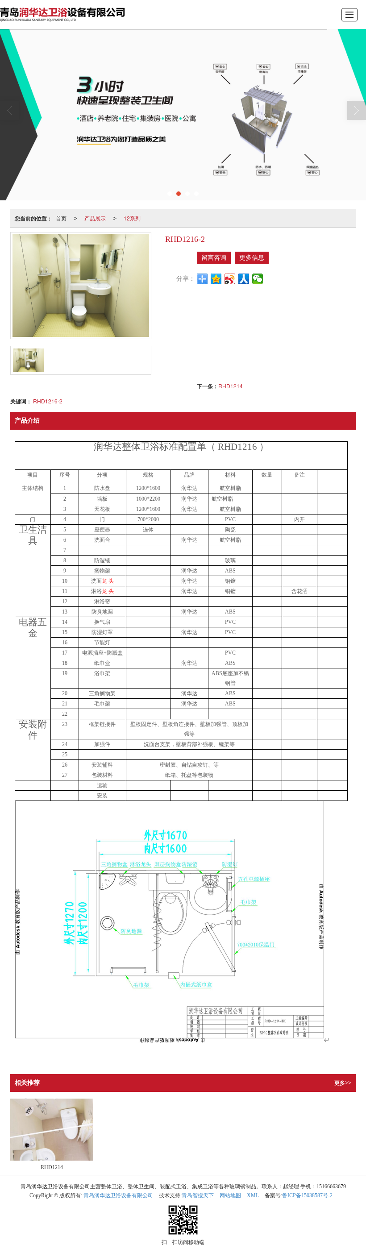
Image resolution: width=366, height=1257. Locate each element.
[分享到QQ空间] (216, 279)
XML (253, 1195)
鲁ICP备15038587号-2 (307, 1195)
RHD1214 (230, 386)
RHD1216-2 (47, 401)
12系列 (132, 218)
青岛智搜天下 (198, 1195)
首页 (61, 218)
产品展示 (95, 218)
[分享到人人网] (244, 279)
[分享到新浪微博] (230, 279)
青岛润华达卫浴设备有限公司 (118, 1195)
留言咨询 (213, 257)
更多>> (342, 1083)
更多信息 (251, 257)
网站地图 (230, 1195)
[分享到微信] (257, 279)
